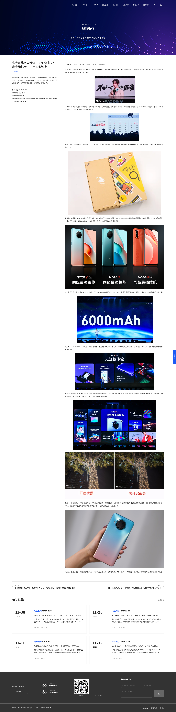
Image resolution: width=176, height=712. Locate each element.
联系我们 (146, 5)
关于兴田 (85, 5)
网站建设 (105, 5)
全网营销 (95, 5)
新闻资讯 (136, 5)
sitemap (145, 708)
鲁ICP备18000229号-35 (43, 708)
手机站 (162, 708)
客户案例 (115, 5)
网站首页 (74, 5)
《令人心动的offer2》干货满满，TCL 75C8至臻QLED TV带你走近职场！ (134, 588)
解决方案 (126, 5)
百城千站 (154, 708)
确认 (158, 694)
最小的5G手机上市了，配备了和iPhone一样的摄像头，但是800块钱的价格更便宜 (45, 588)
